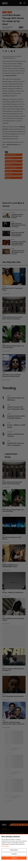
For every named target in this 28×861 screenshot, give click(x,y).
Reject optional (14, 850)
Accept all (14, 858)
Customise (14, 854)
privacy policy (5, 846)
